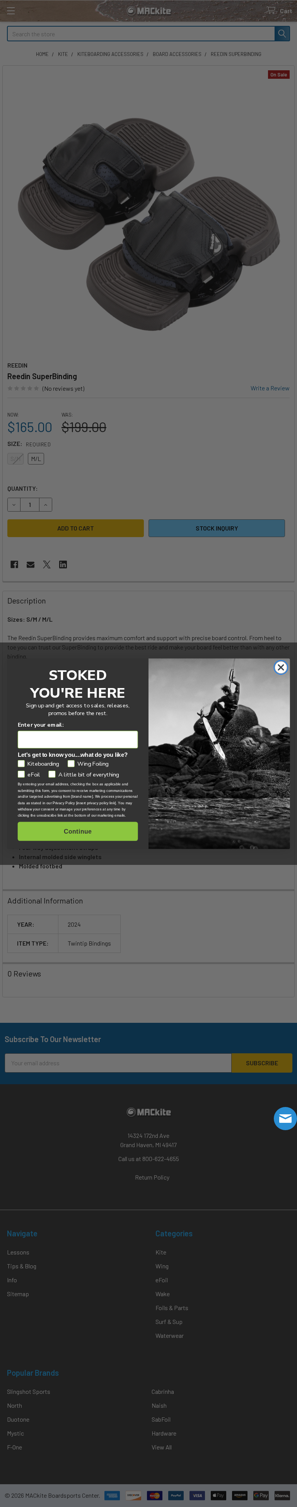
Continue (77, 831)
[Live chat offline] (285, 1118)
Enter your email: (41, 724)
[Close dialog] (281, 667)
